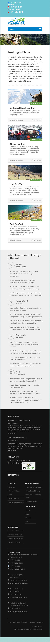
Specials (32, 622)
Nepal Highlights (31, 501)
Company (12, 483)
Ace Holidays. (27, 629)
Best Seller (13, 527)
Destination (30, 506)
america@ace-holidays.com (19, 583)
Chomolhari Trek (17, 144)
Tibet (27, 514)
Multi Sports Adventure (16, 538)
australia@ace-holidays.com (19, 611)
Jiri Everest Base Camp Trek (22, 108)
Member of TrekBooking (16, 502)
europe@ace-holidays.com (18, 597)
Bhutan (28, 518)
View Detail (36, 120)
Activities (25, 622)
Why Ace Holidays (14, 491)
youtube (13, 463)
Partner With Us (14, 498)
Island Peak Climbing (33, 491)
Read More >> (12, 433)
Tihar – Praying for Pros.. (17, 437)
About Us (12, 487)
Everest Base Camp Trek (34, 487)
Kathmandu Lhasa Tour (16, 531)
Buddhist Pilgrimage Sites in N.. (19, 420)
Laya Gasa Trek (16, 184)
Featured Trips (32, 483)
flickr (20, 463)
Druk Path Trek (16, 224)
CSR (10, 495)
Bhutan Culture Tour (15, 542)
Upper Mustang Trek (15, 535)
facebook (13, 461)
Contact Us (40, 622)
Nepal (28, 510)
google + (29, 461)
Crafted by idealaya (37, 626)
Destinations (16, 622)
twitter (21, 461)
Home (9, 622)
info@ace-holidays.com (17, 569)
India (27, 522)
